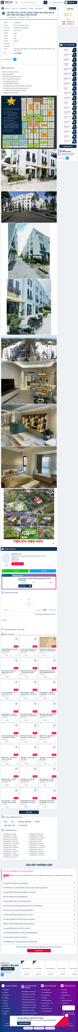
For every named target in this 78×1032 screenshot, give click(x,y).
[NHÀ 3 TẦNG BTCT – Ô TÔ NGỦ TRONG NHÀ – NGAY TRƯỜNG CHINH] (48, 772)
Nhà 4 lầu (16, 41)
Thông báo (64, 992)
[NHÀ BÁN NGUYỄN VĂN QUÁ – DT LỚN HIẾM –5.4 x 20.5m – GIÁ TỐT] (29, 793)
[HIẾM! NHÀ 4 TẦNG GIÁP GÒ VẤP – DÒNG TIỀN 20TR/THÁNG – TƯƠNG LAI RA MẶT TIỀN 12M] (48, 707)
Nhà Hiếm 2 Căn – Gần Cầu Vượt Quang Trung (9, 779)
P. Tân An (5, 1000)
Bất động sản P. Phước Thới (11, 841)
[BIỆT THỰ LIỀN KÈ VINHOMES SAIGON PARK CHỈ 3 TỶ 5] (10, 664)
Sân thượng (49, 48)
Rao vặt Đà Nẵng (39, 1028)
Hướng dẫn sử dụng (67, 1000)
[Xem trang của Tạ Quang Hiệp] (3, 655)
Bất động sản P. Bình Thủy (36, 834)
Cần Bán (31, 8)
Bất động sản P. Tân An (36, 841)
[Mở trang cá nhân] (62, 50)
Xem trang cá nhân (18, 564)
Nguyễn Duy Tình (16, 554)
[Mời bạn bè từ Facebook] (67, 158)
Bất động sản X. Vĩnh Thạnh (37, 855)
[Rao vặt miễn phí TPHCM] (68, 36)
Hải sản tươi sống (46, 1000)
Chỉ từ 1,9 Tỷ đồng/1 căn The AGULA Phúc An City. (9, 693)
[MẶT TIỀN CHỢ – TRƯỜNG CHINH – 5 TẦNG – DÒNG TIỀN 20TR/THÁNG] (48, 728)
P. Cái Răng (5, 998)
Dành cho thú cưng (47, 1008)
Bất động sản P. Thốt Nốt (10, 845)
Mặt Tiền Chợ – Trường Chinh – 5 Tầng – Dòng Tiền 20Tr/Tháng (48, 736)
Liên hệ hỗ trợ (65, 1003)
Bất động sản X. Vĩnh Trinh (11, 857)
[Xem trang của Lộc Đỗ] (41, 655)
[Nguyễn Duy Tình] (6, 558)
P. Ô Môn (5, 1014)
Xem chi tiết (23, 586)
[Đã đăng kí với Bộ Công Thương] (68, 1010)
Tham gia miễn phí (23, 1023)
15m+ (15, 35)
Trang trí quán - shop (47, 1003)
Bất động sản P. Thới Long (36, 843)
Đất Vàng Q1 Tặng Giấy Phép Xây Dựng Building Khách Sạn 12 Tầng (47, 671)
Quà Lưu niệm (45, 1006)
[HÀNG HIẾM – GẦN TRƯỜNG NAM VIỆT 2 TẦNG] (29, 750)
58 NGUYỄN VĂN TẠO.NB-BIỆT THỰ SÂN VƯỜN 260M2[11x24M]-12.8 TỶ (10, 649)
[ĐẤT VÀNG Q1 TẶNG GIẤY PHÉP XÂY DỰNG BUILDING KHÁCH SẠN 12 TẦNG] (48, 664)
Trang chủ (6, 8)
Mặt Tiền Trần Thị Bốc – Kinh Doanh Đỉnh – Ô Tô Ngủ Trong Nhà (28, 714)
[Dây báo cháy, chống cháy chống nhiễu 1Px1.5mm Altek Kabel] (9, 583)
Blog (63, 998)
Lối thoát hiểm (33, 48)
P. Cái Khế (5, 1006)
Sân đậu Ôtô (42, 48)
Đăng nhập (53, 610)
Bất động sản (23, 8)
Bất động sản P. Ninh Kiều (10, 839)
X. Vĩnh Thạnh (6, 1008)
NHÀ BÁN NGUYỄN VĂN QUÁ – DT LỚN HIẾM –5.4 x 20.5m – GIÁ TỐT (28, 801)
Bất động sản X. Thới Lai (10, 853)
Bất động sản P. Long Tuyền (37, 838)
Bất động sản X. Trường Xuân (11, 855)
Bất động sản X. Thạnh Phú (37, 851)
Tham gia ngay (68, 146)
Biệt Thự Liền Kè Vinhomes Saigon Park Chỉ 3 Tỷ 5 (9, 671)
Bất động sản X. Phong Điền (11, 851)
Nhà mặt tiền (38, 8)
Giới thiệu (64, 990)
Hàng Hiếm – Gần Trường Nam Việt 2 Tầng (29, 758)
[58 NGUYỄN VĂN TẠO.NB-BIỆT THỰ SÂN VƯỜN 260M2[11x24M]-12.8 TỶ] (10, 642)
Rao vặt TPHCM (50, 1028)
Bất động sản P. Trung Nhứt (11, 847)
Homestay (44, 998)
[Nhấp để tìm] (45, 2)
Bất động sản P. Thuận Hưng (37, 845)
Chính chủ (16, 48)
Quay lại (52, 8)
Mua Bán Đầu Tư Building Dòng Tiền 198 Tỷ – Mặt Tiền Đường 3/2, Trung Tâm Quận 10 (48, 649)
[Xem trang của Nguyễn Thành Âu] (3, 677)
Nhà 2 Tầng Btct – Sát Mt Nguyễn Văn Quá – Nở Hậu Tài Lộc (28, 693)
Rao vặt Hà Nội (28, 1028)
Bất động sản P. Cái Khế (10, 836)
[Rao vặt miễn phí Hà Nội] (68, 41)
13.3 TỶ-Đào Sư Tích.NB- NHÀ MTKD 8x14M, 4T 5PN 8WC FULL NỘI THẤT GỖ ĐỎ (29, 649)
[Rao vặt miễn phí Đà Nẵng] (68, 31)
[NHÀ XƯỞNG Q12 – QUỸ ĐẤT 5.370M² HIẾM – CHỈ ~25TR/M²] (48, 685)
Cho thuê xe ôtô (46, 990)
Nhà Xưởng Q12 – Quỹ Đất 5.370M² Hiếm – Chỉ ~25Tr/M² (47, 693)
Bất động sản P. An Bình (10, 834)
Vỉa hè (18, 50)
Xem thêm (29, 812)
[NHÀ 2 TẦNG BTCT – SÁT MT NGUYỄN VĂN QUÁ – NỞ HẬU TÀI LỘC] (29, 685)
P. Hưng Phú (6, 1011)
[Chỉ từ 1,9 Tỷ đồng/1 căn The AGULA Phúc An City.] (10, 685)
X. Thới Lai (5, 1003)
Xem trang (26, 974)
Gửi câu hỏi (39, 950)
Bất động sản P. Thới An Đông (11, 843)
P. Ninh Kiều (6, 990)
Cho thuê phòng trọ (47, 992)
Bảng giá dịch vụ (66, 995)
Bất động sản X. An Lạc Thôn (37, 847)
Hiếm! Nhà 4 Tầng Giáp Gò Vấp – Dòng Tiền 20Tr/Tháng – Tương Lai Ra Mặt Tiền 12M (48, 714)
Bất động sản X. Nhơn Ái (36, 849)
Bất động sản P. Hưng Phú (10, 838)
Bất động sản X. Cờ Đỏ (10, 849)
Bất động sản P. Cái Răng (36, 836)
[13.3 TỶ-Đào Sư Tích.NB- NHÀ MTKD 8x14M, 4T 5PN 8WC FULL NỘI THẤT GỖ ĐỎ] (29, 642)
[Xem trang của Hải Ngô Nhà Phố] (22, 698)
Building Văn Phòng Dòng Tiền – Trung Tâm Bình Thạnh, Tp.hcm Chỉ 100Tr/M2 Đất (29, 671)
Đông (15, 38)
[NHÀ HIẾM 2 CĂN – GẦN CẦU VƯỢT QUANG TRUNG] (10, 772)
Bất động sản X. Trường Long (37, 853)
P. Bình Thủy (15, 8)
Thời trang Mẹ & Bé (47, 1011)
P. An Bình (5, 992)
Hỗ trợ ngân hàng (24, 48)
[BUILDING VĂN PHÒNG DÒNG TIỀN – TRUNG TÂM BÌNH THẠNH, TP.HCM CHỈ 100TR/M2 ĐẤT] (29, 664)
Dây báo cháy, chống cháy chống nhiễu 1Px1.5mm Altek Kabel (34, 579)
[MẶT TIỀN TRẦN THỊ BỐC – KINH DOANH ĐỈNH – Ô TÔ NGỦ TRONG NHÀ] (29, 707)
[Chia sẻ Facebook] (14, 59)
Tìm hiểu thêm (70, 155)
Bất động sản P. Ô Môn (36, 839)
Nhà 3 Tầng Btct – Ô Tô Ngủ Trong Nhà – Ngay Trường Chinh (47, 779)
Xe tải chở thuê (46, 995)
